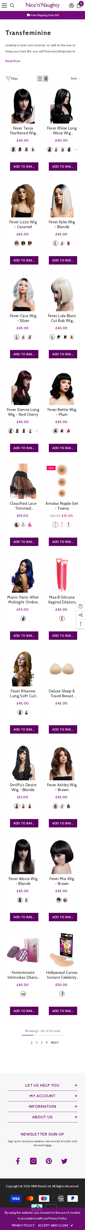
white (23, 524)
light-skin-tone (62, 994)
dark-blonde (62, 149)
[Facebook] (18, 1161)
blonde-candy (30, 431)
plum (29, 243)
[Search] (12, 5)
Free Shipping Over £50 (44, 15)
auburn (26, 149)
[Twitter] (64, 1161)
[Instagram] (33, 1161)
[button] (40, 78)
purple (23, 618)
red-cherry (11, 431)
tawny (68, 524)
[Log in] (71, 5)
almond (55, 524)
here (48, 1145)
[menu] (4, 5)
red (68, 243)
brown (20, 149)
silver (16, 337)
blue (29, 337)
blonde (33, 149)
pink (62, 243)
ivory (62, 524)
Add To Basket (26, 542)
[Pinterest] (49, 1161)
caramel (16, 243)
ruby (68, 806)
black (13, 149)
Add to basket (26, 166)
